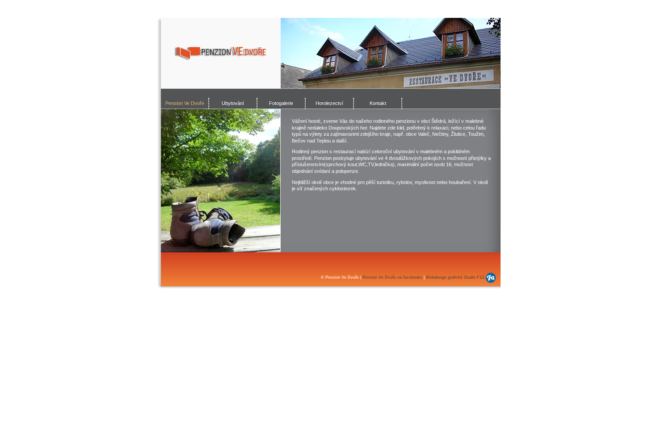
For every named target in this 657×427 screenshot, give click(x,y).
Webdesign (436, 277)
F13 (480, 277)
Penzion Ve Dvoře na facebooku (392, 277)
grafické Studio (462, 277)
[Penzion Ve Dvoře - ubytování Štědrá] (220, 54)
